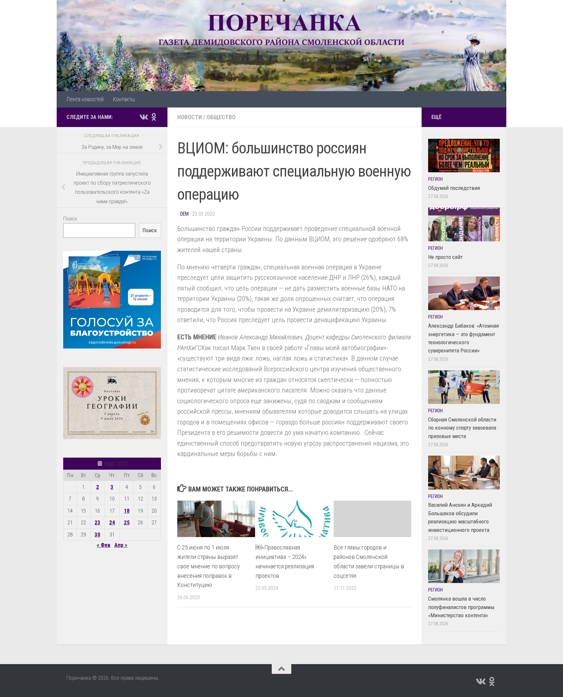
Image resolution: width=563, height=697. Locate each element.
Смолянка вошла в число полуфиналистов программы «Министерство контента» (461, 607)
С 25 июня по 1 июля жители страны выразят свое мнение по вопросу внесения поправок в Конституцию (208, 566)
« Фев (103, 545)
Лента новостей (85, 99)
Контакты (124, 99)
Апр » (120, 545)
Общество (221, 117)
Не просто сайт (445, 257)
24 (112, 522)
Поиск (70, 218)
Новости (189, 117)
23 (97, 522)
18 (127, 510)
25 (127, 522)
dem (184, 214)
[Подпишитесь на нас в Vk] (143, 117)
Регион (435, 179)
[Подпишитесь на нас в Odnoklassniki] (154, 117)
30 (97, 534)
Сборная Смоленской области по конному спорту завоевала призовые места (462, 427)
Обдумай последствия (454, 188)
